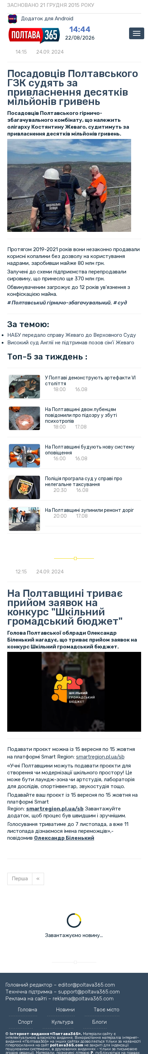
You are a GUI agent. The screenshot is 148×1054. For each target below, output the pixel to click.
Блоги (99, 1022)
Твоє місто (106, 1010)
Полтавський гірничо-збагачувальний (60, 303)
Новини (65, 1010)
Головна (27, 1010)
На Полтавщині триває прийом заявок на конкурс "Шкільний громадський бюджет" (65, 607)
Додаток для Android (47, 18)
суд (122, 303)
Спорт (25, 1022)
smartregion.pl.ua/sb (100, 757)
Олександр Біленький (64, 838)
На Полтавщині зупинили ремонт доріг (89, 510)
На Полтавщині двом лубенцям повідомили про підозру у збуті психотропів (81, 415)
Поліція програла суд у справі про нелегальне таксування (83, 481)
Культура (62, 1022)
